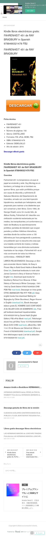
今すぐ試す (30, 11)
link (10, 270)
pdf (33, 293)
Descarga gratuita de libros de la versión (21, 407)
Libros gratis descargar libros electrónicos (22, 428)
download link (17, 302)
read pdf (27, 318)
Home (5, 17)
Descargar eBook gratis (14, 151)
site (34, 309)
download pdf (29, 331)
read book (16, 289)
